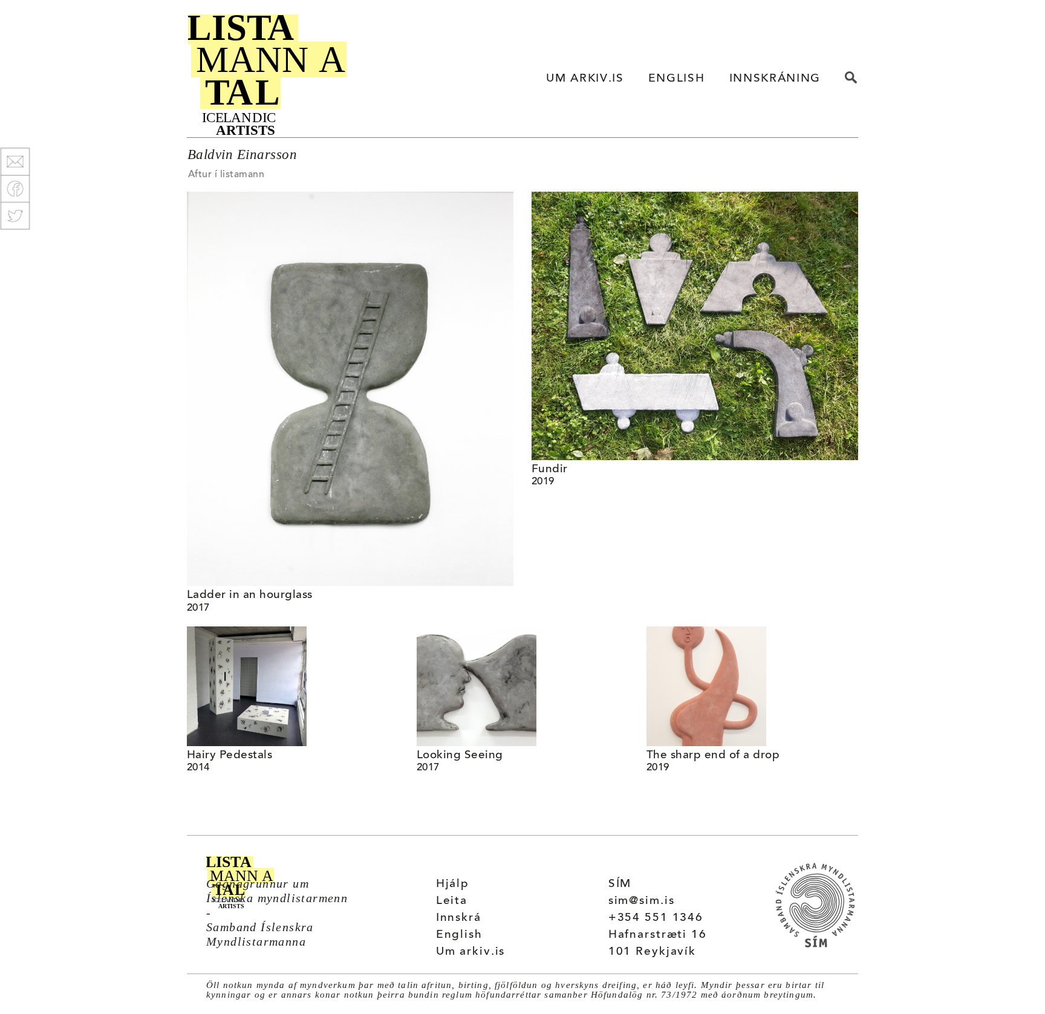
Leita (451, 901)
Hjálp (452, 884)
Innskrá (458, 918)
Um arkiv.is (471, 952)
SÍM (620, 884)
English (459, 935)
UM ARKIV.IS (584, 79)
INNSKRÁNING (775, 79)
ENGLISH (676, 79)
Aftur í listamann (226, 175)
